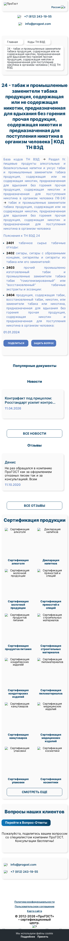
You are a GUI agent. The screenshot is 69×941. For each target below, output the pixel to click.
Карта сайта (34, 911)
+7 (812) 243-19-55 (38, 16)
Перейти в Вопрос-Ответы (26, 822)
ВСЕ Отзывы (34, 506)
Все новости (34, 433)
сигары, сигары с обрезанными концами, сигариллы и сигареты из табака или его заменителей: (36, 257)
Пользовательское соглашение (34, 906)
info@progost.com (38, 24)
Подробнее (28, 936)
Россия (56, 7)
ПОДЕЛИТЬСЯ (16, 343)
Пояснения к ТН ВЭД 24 (21, 236)
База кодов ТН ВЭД (21, 159)
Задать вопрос (44, 343)
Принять (42, 936)
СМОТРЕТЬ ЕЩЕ (34, 792)
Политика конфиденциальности (34, 901)
